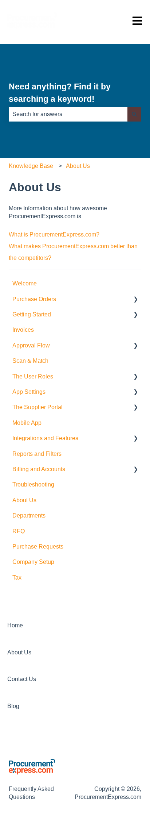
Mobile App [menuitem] (27, 423)
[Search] (134, 114)
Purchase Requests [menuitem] (37, 546)
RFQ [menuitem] (18, 531)
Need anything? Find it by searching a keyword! (60, 93)
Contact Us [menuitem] (21, 679)
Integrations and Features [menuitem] (45, 438)
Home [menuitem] (15, 625)
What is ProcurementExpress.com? (54, 234)
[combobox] (68, 114)
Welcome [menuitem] (24, 283)
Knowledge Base (31, 166)
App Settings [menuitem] (29, 392)
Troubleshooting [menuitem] (33, 484)
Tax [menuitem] (16, 577)
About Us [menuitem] (24, 500)
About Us (78, 166)
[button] (135, 299)
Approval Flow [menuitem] (31, 345)
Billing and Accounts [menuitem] (38, 469)
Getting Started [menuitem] (31, 314)
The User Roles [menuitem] (32, 376)
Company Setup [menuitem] (33, 562)
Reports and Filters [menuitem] (37, 454)
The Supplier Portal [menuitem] (37, 407)
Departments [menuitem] (29, 515)
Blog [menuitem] (13, 706)
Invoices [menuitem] (23, 330)
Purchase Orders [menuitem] (34, 299)
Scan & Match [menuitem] (30, 361)
